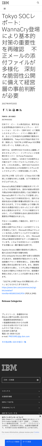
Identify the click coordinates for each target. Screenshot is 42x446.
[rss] (20, 110)
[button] (40, 416)
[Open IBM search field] (38, 3)
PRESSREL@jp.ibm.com (19, 336)
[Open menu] (4, 8)
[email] (17, 110)
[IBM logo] (6, 3)
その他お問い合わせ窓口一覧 (14, 342)
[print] (13, 110)
